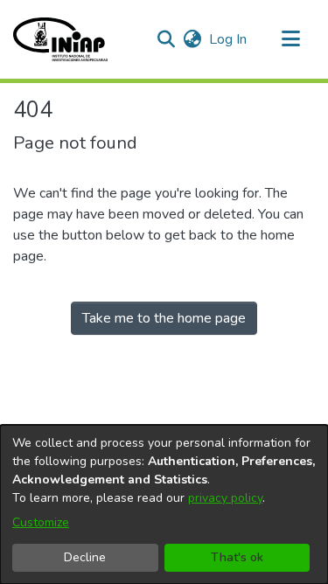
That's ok (237, 557)
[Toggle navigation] (290, 39)
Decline (85, 557)
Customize (40, 522)
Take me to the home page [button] (164, 318)
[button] (60, 39)
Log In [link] (228, 39)
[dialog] (164, 504)
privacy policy (225, 498)
